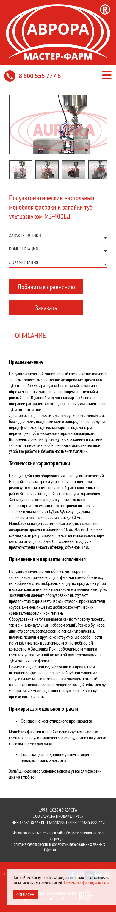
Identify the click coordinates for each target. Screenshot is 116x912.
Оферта (50, 850)
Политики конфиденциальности (86, 882)
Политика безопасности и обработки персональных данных (58, 844)
